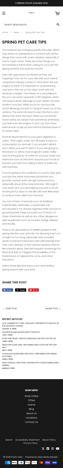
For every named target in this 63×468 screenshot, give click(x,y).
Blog (31, 409)
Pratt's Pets (17, 457)
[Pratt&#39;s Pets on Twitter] (43, 449)
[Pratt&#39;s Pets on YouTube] (57, 449)
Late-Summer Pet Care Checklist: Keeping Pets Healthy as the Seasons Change (30, 324)
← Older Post (9, 308)
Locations (31, 417)
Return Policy (49, 439)
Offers (31, 400)
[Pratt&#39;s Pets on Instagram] (52, 449)
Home (5, 32)
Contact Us (31, 422)
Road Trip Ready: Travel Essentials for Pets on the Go (29, 338)
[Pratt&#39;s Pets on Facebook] (48, 449)
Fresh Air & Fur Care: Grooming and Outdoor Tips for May (29, 346)
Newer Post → (53, 308)
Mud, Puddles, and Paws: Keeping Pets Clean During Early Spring (30, 364)
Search (9, 439)
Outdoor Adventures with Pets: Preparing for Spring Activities (29, 355)
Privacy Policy (30, 443)
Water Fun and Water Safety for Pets (21, 332)
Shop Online (31, 396)
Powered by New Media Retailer (41, 457)
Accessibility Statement (27, 439)
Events (31, 404)
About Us (31, 413)
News (16, 32)
